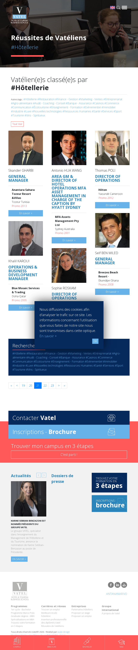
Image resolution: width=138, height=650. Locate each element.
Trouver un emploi (50, 609)
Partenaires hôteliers (82, 609)
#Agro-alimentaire (21, 103)
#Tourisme (17, 115)
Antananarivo (116, 594)
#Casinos (98, 103)
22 (45, 385)
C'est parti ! (69, 454)
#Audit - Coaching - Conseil (49, 103)
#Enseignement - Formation (66, 107)
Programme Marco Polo (22, 612)
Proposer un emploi (82, 616)
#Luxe (27, 111)
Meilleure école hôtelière (49, 614)
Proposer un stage (81, 612)
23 (52, 385)
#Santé (96, 111)
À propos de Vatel (111, 613)
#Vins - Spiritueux (35, 115)
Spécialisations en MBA (22, 619)
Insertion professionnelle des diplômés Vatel (53, 621)
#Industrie (17, 111)
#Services (107, 111)
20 (30, 385)
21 (37, 385)
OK (95, 341)
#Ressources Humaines (76, 111)
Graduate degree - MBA (22, 616)
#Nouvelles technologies (47, 111)
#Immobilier (108, 107)
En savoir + (25, 213)
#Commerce (111, 103)
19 (23, 385)
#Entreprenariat (112, 99)
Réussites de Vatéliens (52, 625)
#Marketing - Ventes (91, 99)
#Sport (117, 111)
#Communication (21, 107)
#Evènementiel (92, 107)
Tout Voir (17, 124)
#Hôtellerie (30, 99)
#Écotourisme (40, 107)
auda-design (63, 631)
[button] (38, 475)
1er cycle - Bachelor (21, 609)
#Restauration (46, 99)
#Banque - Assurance (79, 103)
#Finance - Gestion (66, 99)
